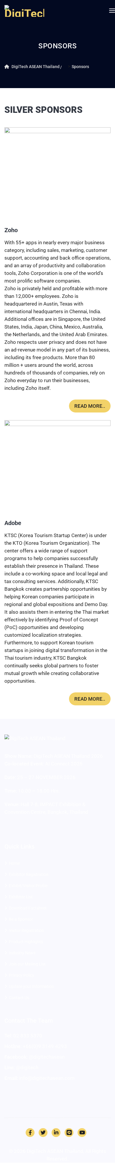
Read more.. (89, 406)
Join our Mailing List (27, 964)
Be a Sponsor (21, 919)
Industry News (22, 952)
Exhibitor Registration (28, 874)
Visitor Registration (26, 930)
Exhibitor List (21, 897)
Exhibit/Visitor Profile (28, 885)
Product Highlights (26, 941)
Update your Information (31, 986)
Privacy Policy (21, 975)
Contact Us (19, 997)
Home (14, 863)
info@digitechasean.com (47, 1078)
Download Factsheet (28, 908)
